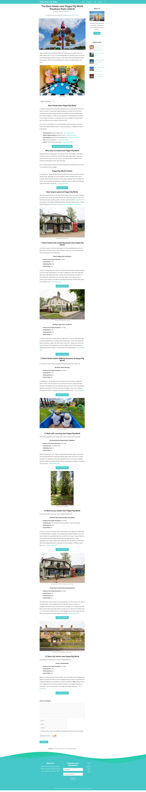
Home (83, 1)
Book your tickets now (62, 187)
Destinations (89, 1)
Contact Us (89, 763)
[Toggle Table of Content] (52, 101)
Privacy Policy (89, 771)
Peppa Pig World (79, 200)
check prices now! (69, 133)
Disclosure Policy (89, 767)
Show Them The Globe (48, 2)
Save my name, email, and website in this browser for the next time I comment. (62, 731)
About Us (100, 1)
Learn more (97, 33)
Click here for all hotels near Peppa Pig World (62, 146)
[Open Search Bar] (104, 2)
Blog (95, 1)
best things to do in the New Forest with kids (68, 204)
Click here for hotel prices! (62, 354)
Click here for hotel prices (62, 286)
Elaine (70, 11)
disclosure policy (75, 15)
